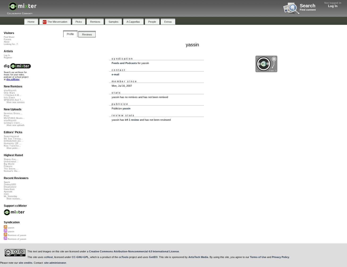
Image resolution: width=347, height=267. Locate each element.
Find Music (9, 37)
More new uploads (16, 125)
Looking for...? (11, 44)
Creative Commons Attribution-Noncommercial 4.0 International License (134, 251)
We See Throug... (13, 139)
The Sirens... (11, 169)
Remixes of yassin (16, 235)
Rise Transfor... (12, 146)
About (6, 42)
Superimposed (11, 136)
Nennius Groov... (13, 113)
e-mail (115, 74)
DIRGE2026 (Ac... (13, 141)
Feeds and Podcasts (124, 63)
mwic (6, 194)
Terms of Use (258, 257)
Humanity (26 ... (12, 143)
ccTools (123, 257)
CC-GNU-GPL (80, 257)
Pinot (6, 116)
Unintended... (11, 161)
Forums (7, 39)
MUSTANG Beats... (14, 118)
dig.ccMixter (13, 79)
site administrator (55, 262)
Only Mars (9, 93)
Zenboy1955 (10, 184)
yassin (127, 108)
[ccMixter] (22, 9)
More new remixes (16, 102)
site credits (25, 262)
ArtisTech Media (198, 257)
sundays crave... (13, 123)
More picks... (13, 148)
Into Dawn (9, 97)
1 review (134, 119)
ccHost (48, 257)
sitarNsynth (10, 90)
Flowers (8, 166)
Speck (7, 182)
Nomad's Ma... (12, 171)
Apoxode (8, 191)
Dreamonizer (10, 187)
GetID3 (153, 257)
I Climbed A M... (12, 95)
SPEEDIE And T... (13, 100)
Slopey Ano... (11, 159)
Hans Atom (9, 189)
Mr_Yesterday (10, 196)
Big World (9, 164)
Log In (333, 6)
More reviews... (14, 199)
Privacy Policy (280, 257)
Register (8, 57)
